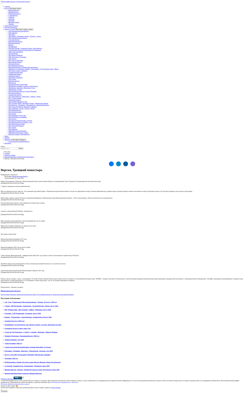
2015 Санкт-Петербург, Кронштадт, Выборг (22, 107)
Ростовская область (14, 93)
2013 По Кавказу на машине (17, 117)
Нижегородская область (20, 176)
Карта (6, 136)
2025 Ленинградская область (17, 38)
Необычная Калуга (14, 14)
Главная (7, 6)
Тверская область (14, 64)
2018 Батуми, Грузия (15, 89)
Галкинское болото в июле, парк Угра (18, 328)
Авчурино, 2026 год (11, 358)
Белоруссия (12, 83)
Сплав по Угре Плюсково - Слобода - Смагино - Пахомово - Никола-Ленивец (31, 332)
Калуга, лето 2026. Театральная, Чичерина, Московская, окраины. (28, 355)
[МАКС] (132, 163)
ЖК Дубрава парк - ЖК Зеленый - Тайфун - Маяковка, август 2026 (28, 310)
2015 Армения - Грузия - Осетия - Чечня (21, 108)
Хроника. (11, 19)
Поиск (3, 146)
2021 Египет (12, 59)
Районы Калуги (13, 12)
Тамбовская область (14, 74)
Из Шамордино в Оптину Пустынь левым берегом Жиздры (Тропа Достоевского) (33, 362)
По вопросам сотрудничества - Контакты (64, 382)
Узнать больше (56, 387)
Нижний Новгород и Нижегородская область (23, 67)
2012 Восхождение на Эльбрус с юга (20, 122)
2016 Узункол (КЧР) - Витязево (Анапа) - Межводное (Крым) (28, 103)
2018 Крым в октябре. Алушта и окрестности (23, 86)
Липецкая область (14, 76)
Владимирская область (15, 65)
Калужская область (11, 27)
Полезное (11, 20)
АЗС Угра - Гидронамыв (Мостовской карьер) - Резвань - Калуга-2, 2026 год (31, 302)
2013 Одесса (12, 119)
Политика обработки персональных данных (15, 384)
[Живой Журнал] (125, 163)
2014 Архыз (12, 114)
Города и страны (10, 29)
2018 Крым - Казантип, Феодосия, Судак (21, 88)
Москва (10, 45)
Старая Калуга (13, 15)
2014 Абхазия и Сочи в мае (17, 115)
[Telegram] (118, 163)
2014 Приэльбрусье (14, 110)
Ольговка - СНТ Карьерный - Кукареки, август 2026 (23, 313)
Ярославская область (15, 62)
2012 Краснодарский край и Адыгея (20, 120)
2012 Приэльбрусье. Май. (16, 124)
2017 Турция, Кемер (14, 98)
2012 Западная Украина (16, 126)
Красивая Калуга (13, 10)
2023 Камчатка (13, 53)
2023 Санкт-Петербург (15, 52)
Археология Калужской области (18, 141)
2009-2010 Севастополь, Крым (18, 132)
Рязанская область (14, 43)
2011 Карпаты (12, 129)
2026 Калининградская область (18, 31)
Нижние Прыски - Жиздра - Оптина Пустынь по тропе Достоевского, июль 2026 (32, 370)
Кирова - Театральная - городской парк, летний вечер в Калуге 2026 (28, 317)
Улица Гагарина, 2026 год (13, 343)
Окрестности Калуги (11, 26)
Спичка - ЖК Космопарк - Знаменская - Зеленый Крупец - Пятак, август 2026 (31, 306)
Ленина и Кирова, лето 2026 (14, 340)
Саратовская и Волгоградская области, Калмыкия (24, 50)
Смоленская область (15, 95)
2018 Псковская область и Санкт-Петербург (22, 91)
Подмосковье (12, 46)
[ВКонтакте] (111, 163)
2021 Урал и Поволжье (15, 60)
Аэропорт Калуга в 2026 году (15, 321)
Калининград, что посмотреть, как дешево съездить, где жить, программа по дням (33, 325)
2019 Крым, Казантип (15, 77)
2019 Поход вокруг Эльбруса (17, 71)
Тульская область (13, 40)
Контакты (8, 143)
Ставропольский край (15, 72)
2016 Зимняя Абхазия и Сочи (17, 102)
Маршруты (8, 139)
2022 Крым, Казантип (15, 55)
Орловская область (14, 100)
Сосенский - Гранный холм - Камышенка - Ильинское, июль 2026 (27, 366)
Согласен (4, 391)
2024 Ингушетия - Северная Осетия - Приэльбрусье (25, 48)
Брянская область (14, 81)
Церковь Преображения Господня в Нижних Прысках (23, 373)
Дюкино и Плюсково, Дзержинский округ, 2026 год (22, 336)
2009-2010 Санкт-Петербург (17, 131)
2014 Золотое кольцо (15, 112)
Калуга (7, 8)
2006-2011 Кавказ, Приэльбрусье (19, 134)
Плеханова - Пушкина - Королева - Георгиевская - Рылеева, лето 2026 (29, 351)
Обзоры (7, 138)
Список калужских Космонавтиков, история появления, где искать (28, 347)
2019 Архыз (12, 79)
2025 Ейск (11, 34)
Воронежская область (15, 41)
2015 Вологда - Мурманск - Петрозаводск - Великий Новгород (28, 105)
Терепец (11, 24)
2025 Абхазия (12, 33)
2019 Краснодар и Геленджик (18, 84)
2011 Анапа (12, 127)
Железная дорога (13, 22)
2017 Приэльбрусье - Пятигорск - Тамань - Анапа (24, 96)
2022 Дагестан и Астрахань (17, 57)
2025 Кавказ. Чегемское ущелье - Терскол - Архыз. (24, 36)
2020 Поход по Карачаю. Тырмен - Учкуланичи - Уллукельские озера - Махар (33, 69)
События (11, 17)
